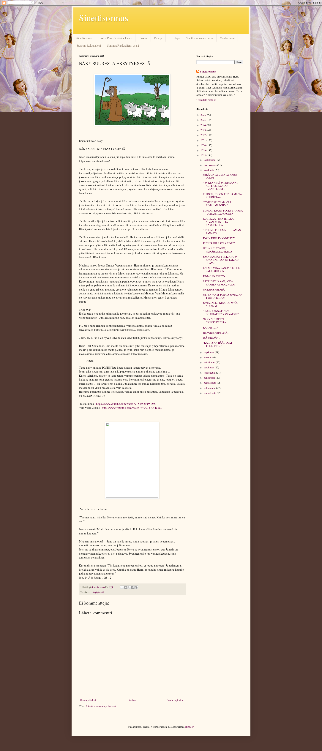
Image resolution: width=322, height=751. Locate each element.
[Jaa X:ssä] (129, 587)
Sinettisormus (103, 17)
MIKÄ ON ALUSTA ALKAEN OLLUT (220, 176)
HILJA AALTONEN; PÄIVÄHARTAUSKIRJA (217, 250)
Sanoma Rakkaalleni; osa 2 (123, 45)
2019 (203, 150)
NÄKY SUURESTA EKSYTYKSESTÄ (214, 320)
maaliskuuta (210, 382)
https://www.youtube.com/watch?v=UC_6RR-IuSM (132, 407)
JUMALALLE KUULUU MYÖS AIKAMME (220, 304)
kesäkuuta (209, 367)
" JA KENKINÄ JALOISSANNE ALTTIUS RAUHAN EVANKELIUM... (220, 186)
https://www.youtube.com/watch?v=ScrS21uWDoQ (126, 404)
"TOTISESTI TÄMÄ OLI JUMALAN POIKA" (217, 204)
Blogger (189, 726)
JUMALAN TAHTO (214, 276)
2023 (203, 130)
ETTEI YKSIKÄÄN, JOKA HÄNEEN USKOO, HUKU (219, 283)
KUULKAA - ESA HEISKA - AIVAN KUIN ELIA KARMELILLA (219, 222)
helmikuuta (210, 388)
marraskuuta (210, 165)
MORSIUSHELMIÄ (214, 289)
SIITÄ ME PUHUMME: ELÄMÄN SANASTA (222, 231)
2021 (203, 140)
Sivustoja (174, 38)
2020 (203, 145)
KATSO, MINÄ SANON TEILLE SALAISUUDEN (221, 269)
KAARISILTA (210, 327)
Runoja (158, 38)
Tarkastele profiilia (206, 100)
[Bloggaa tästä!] (125, 587)
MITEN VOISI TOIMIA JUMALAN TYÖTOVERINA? (222, 296)
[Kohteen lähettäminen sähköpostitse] (122, 587)
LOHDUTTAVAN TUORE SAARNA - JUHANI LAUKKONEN (223, 212)
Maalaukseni (227, 38)
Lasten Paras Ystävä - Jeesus (115, 38)
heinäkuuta (210, 362)
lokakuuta (209, 170)
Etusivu (143, 38)
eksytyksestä (98, 592)
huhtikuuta (210, 377)
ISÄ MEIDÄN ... (212, 337)
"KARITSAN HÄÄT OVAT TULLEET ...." (217, 344)
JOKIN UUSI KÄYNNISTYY (219, 238)
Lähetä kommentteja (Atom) (101, 706)
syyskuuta (209, 352)
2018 (203, 155)
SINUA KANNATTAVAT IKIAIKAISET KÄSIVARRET (221, 312)
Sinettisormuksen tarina (199, 38)
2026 (203, 114)
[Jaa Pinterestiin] (136, 587)
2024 (203, 125)
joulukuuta (210, 160)
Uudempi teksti (88, 700)
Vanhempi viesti (175, 700)
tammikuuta (210, 393)
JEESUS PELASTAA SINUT (219, 243)
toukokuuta (210, 372)
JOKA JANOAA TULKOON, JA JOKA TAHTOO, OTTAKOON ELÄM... (221, 260)
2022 (203, 135)
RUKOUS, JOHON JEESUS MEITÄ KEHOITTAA (222, 195)
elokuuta (208, 357)
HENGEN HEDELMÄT (216, 332)
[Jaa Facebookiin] (133, 587)
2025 (203, 120)
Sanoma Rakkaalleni (89, 45)
